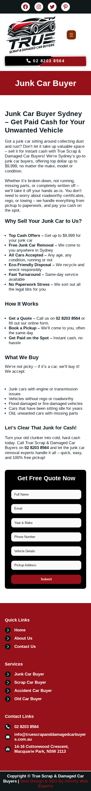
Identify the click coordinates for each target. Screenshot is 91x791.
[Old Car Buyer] (23, 699)
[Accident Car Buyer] (28, 691)
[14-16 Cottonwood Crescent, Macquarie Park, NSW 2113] (45, 749)
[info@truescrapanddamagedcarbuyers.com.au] (45, 737)
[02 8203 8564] (22, 727)
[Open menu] (71, 34)
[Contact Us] (20, 647)
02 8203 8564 (48, 61)
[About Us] (18, 638)
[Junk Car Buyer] (24, 674)
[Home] (15, 630)
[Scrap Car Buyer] (25, 682)
